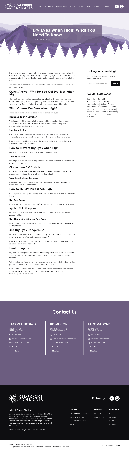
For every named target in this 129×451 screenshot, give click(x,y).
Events (113, 107)
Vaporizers (91, 114)
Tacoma (104, 112)
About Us (97, 414)
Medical (112, 109)
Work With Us (99, 417)
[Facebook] (117, 7)
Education (91, 107)
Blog (88, 6)
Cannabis (101, 99)
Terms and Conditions (43, 447)
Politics (96, 112)
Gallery (112, 425)
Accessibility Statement (61, 447)
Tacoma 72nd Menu (78, 421)
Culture (103, 104)
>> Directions (14, 351)
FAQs (72, 425)
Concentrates (93, 104)
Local (105, 109)
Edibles (111, 104)
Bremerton (91, 99)
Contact (106, 6)
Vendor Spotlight (104, 114)
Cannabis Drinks (93, 102)
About (96, 6)
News (89, 112)
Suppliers (112, 421)
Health (98, 109)
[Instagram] (122, 7)
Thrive (117, 446)
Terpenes (113, 112)
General (90, 109)
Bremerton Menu (77, 417)
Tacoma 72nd (76, 6)
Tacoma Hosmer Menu (79, 414)
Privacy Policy (29, 447)
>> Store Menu (14, 347)
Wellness (90, 117)
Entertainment (103, 107)
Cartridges (106, 102)
